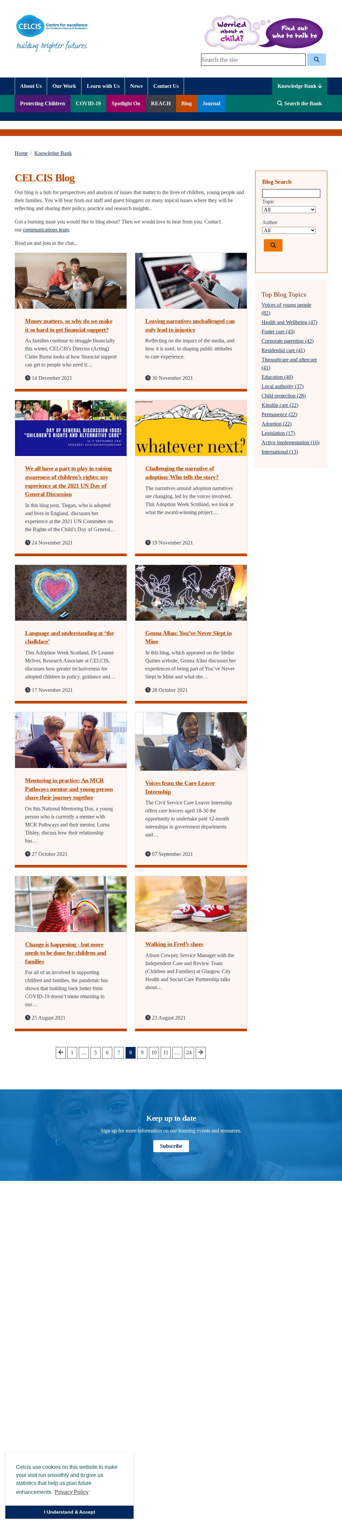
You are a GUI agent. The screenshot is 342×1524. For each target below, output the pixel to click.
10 (154, 1052)
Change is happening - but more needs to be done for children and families (65, 953)
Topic (268, 201)
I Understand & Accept (69, 1512)
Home (21, 153)
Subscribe (171, 1146)
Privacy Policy (72, 1492)
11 (165, 1052)
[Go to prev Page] (61, 1053)
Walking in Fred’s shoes (174, 944)
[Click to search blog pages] (273, 245)
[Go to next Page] (201, 1053)
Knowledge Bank (298, 86)
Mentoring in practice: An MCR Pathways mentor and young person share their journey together (69, 789)
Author (269, 222)
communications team (46, 230)
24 (189, 1052)
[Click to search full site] (316, 59)
